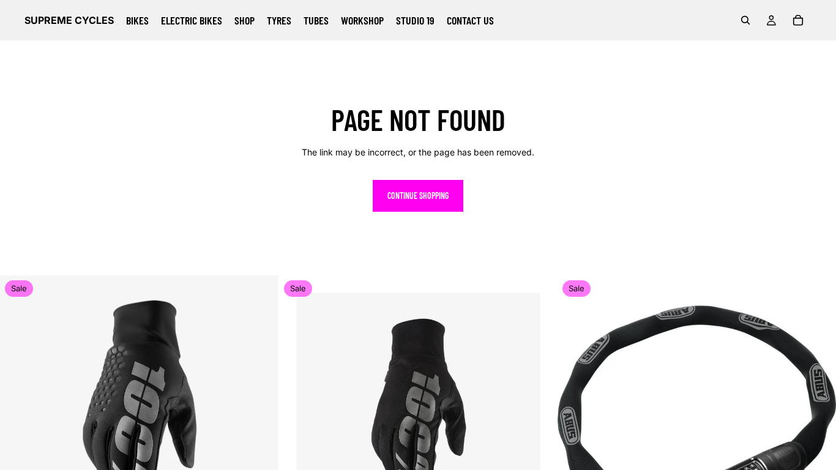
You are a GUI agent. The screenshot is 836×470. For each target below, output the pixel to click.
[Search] (745, 20)
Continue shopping (418, 195)
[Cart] (798, 20)
